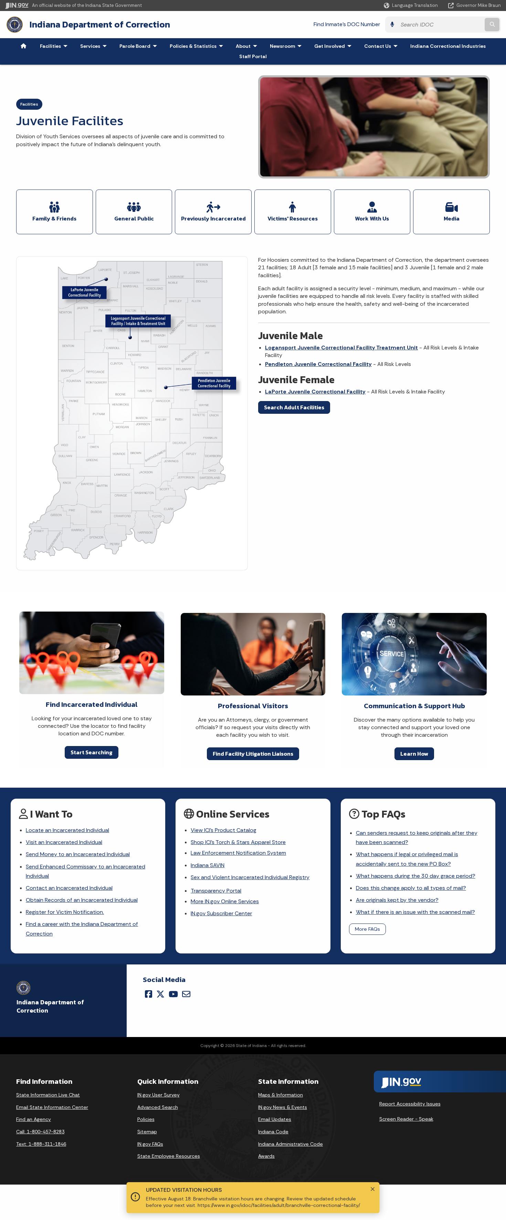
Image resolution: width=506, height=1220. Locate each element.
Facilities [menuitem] (55, 46)
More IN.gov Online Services (225, 901)
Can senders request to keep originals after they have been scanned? (416, 837)
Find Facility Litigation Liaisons (253, 753)
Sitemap (147, 1132)
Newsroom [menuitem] (287, 46)
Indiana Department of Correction (100, 24)
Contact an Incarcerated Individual (69, 888)
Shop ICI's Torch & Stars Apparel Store (238, 842)
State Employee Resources (168, 1156)
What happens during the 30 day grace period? (415, 875)
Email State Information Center (52, 1107)
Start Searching (92, 752)
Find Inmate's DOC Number (347, 24)
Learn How (414, 753)
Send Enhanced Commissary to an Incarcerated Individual (85, 871)
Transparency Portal (216, 890)
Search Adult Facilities (294, 407)
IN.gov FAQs (150, 1144)
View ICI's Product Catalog (223, 830)
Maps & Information (280, 1095)
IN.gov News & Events (282, 1107)
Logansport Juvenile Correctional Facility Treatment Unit (341, 347)
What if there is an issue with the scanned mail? (415, 912)
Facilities (29, 104)
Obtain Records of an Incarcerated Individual (82, 900)
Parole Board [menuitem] (139, 46)
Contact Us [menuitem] (382, 46)
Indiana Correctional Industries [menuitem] (448, 46)
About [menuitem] (248, 46)
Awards (266, 1156)
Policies (146, 1119)
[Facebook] (148, 994)
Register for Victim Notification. (65, 912)
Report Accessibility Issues (410, 1104)
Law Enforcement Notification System (238, 852)
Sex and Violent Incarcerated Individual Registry (250, 877)
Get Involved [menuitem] (334, 46)
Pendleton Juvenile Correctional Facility (318, 364)
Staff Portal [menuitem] (253, 56)
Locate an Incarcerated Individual (67, 830)
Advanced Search (157, 1107)
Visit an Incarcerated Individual (64, 842)
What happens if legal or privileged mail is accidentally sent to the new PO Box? (407, 859)
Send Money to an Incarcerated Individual (78, 854)
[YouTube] (173, 994)
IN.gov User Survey (158, 1095)
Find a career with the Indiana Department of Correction (82, 928)
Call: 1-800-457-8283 (40, 1132)
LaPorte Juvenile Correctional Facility (315, 391)
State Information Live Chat (48, 1095)
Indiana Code (273, 1132)
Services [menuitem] (95, 46)
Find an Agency (33, 1119)
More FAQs (367, 929)
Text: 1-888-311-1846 (41, 1144)
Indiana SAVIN (207, 865)
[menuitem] (23, 46)
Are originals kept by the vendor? (397, 900)
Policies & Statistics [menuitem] (198, 46)
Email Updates (274, 1119)
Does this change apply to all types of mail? (411, 888)
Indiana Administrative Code (290, 1144)
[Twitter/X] (160, 994)
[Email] (186, 994)
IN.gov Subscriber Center (221, 913)
